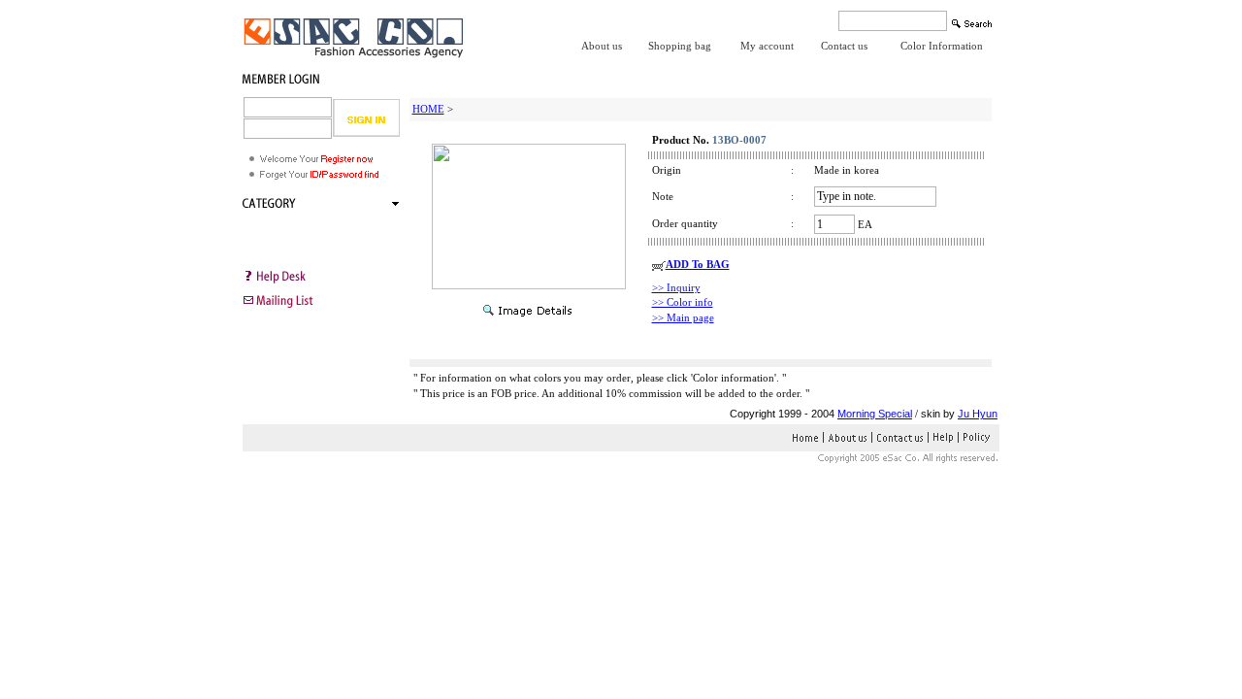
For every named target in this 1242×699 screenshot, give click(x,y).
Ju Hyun (977, 413)
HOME (428, 109)
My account (767, 45)
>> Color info (682, 302)
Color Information (941, 45)
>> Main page (683, 317)
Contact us (844, 45)
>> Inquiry (676, 287)
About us (601, 45)
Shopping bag (679, 45)
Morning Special (874, 413)
